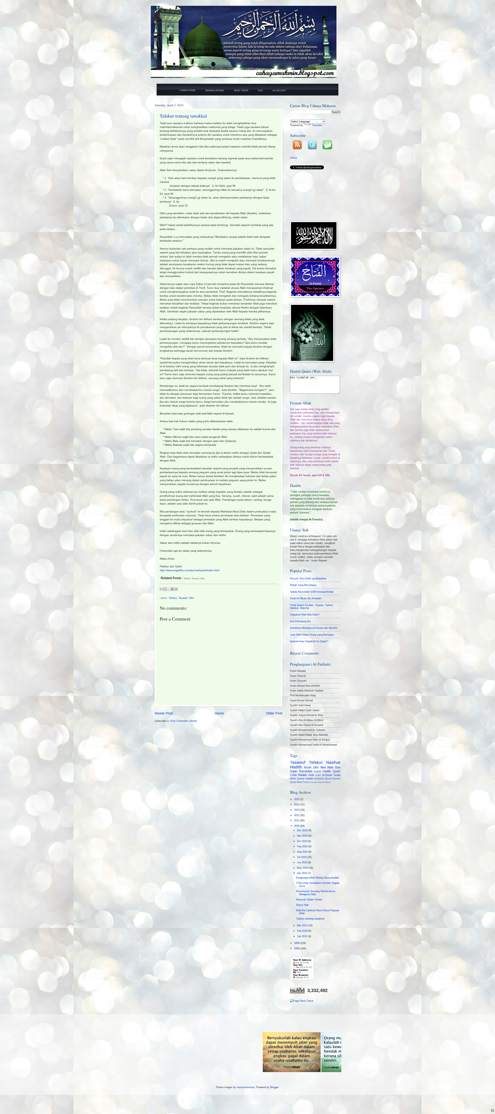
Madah (302, 774)
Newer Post (164, 713)
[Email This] (161, 589)
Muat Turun (303, 782)
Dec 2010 (302, 830)
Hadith (296, 767)
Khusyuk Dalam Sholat (309, 899)
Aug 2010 (302, 851)
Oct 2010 (302, 841)
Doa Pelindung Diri (300, 621)
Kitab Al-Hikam (324, 782)
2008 (297, 948)
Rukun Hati (302, 904)
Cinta (293, 774)
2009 (297, 943)
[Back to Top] (492, 1111)
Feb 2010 (302, 930)
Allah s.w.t (314, 775)
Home (219, 713)
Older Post (274, 713)
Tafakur (173, 598)
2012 (297, 815)
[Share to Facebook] (172, 589)
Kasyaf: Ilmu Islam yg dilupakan (308, 578)
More (294, 157)
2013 (297, 809)
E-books (313, 782)
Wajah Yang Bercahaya (303, 585)
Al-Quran (327, 775)
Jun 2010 (302, 862)
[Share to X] (169, 589)
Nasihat (333, 762)
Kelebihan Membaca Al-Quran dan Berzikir (313, 627)
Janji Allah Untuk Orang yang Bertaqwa (312, 634)
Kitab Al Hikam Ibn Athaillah (305, 598)
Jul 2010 (302, 857)
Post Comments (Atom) (183, 720)
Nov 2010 (302, 835)
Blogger (274, 1087)
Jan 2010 (302, 936)
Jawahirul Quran (323, 778)
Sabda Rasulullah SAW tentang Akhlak (312, 591)
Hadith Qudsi (331, 771)
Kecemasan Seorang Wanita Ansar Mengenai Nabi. (315, 893)
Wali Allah (326, 767)
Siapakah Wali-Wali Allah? (304, 614)
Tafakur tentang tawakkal (183, 116)
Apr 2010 (302, 873)
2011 (297, 820)
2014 (297, 804)
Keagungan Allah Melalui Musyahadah (317, 877)
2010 (297, 825)
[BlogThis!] (165, 589)
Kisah (307, 767)
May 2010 (303, 867)
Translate (317, 125)
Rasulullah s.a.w (310, 771)
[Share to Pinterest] (176, 589)
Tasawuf (183, 598)
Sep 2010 (302, 846)
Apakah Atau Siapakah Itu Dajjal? (309, 641)
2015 (297, 799)
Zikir (191, 598)
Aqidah (309, 778)
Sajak (293, 771)
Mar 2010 (302, 925)
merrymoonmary (246, 1087)
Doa (337, 767)
